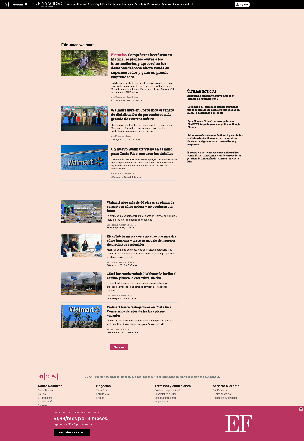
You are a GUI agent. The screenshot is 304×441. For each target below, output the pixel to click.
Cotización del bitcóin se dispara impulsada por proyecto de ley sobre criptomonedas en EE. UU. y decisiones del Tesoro (213, 109)
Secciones (18, 4)
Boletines (166, 4)
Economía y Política (97, 4)
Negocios (71, 4)
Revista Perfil (45, 401)
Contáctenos (220, 390)
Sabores (42, 405)
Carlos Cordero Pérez (126, 97)
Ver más (119, 347)
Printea (100, 397)
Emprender (128, 4)
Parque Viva (103, 394)
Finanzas (81, 4)
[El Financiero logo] (47, 4)
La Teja (42, 394)
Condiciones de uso (166, 394)
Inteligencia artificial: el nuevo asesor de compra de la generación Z (211, 97)
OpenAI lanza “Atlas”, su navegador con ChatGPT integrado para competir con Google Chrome (213, 124)
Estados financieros (166, 397)
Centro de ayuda (222, 394)
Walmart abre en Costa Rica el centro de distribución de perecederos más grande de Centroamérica (142, 114)
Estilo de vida (153, 4)
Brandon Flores (123, 136)
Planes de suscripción (183, 4)
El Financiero (45, 397)
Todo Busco (102, 390)
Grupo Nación (45, 390)
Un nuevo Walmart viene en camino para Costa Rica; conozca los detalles (142, 151)
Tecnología (140, 4)
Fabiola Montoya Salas (122, 225)
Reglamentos (162, 401)
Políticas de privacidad (167, 390)
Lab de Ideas (114, 4)
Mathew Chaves (119, 329)
